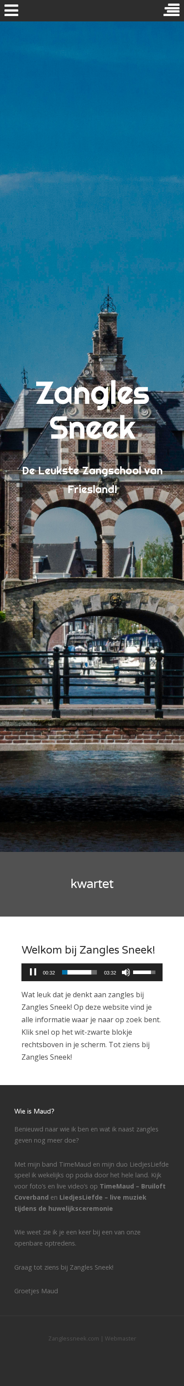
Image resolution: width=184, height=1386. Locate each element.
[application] (92, 972)
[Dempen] (125, 972)
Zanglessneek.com (73, 1338)
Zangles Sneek (92, 410)
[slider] (79, 972)
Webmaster (120, 1338)
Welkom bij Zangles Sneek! (88, 950)
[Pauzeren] (33, 972)
